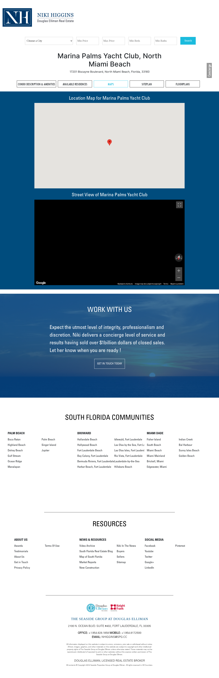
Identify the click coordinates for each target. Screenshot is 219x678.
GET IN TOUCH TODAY (109, 363)
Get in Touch (21, 562)
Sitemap (121, 562)
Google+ (149, 562)
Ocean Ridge (15, 461)
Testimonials (21, 551)
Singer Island (49, 445)
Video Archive (87, 546)
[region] (109, 242)
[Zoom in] (178, 270)
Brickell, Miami (155, 461)
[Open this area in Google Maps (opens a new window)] (41, 283)
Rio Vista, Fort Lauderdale (128, 456)
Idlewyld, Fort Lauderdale (128, 439)
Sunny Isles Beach (189, 450)
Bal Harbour (185, 445)
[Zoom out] (178, 277)
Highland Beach (16, 445)
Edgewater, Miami (157, 467)
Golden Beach (187, 456)
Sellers (120, 557)
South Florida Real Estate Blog (96, 551)
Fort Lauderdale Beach (89, 450)
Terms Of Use (52, 546)
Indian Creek (186, 439)
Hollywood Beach (87, 445)
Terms (165, 284)
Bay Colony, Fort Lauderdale (92, 456)
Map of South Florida (90, 557)
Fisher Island (154, 439)
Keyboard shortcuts (125, 284)
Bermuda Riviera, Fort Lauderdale (95, 461)
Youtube (149, 551)
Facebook (150, 546)
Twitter (148, 557)
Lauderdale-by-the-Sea (126, 461)
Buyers (120, 551)
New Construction (89, 568)
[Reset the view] (179, 257)
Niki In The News (126, 546)
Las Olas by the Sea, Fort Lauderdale (134, 445)
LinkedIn (149, 568)
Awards (18, 546)
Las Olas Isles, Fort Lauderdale (131, 450)
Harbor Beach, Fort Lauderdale (94, 467)
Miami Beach (154, 450)
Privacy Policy (22, 568)
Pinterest (180, 546)
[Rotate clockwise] (182, 258)
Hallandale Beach (87, 439)
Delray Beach (15, 450)
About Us (19, 557)
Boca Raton (14, 439)
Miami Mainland (156, 456)
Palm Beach (48, 439)
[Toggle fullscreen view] (179, 204)
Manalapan (14, 467)
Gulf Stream (14, 456)
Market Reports (87, 562)
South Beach (154, 445)
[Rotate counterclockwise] (176, 258)
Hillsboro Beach (123, 467)
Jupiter (45, 450)
